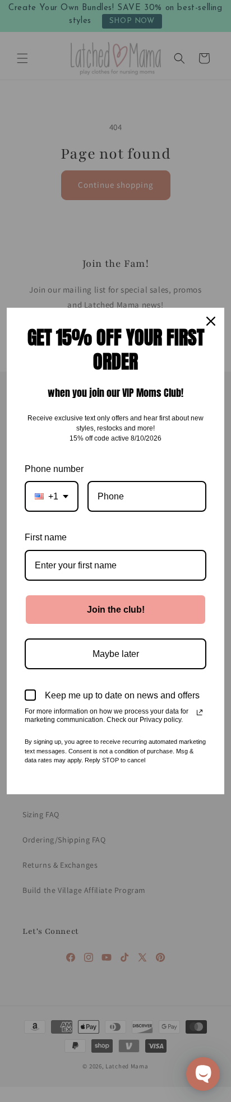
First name (46, 537)
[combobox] (51, 496)
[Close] (210, 321)
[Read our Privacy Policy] (199, 712)
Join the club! (116, 609)
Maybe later (116, 654)
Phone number (54, 469)
